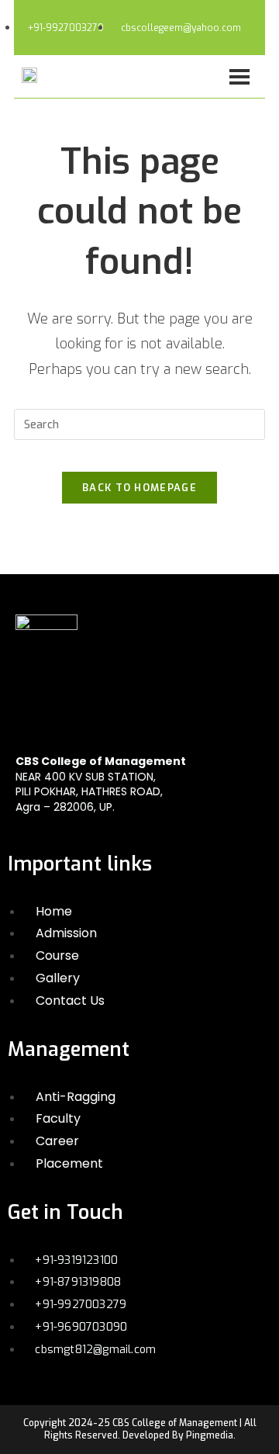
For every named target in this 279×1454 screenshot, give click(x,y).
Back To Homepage (139, 487)
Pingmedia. (211, 1435)
